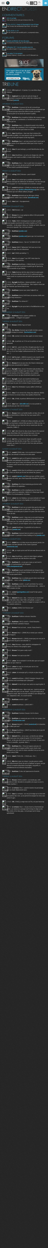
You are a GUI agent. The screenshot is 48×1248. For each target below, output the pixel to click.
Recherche (27, 3)
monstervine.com (12, 547)
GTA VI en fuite (11, 18)
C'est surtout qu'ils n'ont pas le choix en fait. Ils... (20, 20)
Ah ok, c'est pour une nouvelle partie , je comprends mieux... (23, 32)
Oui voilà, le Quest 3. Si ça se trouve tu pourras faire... (22, 49)
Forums (8, 37)
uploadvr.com (21, 476)
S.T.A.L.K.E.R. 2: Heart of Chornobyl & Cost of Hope (23, 24)
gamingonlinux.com (23, 592)
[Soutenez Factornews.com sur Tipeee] (24, 80)
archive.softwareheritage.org (27, 189)
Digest (29, 9)
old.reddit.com (24, 404)
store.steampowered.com (14, 566)
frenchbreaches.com (19, 720)
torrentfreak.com (33, 197)
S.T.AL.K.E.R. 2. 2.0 (13, 31)
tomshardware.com (30, 332)
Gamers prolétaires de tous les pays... (18, 41)
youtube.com (23, 231)
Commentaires (13, 15)
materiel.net (32, 724)
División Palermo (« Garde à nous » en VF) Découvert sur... (23, 55)
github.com (26, 580)
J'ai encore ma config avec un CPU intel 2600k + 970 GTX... (23, 42)
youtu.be (16, 100)
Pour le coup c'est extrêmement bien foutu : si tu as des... (22, 26)
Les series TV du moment (14, 53)
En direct (12, 9)
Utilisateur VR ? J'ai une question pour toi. (20, 47)
